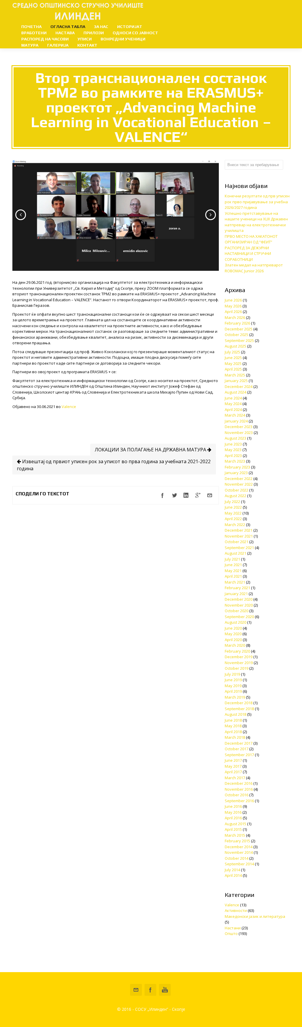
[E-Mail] (210, 495)
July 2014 (232, 869)
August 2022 (235, 495)
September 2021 (239, 547)
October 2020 (236, 610)
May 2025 (233, 363)
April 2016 (233, 817)
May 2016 (233, 812)
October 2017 (236, 748)
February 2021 (237, 587)
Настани (233, 928)
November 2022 (239, 484)
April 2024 (233, 409)
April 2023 (233, 455)
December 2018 (238, 702)
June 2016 (233, 806)
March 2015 (235, 835)
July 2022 (232, 501)
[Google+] (198, 495)
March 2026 (235, 317)
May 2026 (233, 306)
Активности (236, 910)
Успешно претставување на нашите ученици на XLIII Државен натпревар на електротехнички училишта (256, 222)
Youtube (165, 990)
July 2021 (232, 559)
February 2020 (237, 651)
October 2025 (236, 334)
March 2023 (235, 461)
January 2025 (236, 380)
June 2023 (233, 444)
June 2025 (233, 357)
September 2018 (239, 708)
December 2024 (238, 386)
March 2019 (235, 697)
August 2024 (235, 392)
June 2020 (233, 628)
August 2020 (235, 622)
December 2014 (238, 846)
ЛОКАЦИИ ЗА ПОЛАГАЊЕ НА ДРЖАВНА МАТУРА (151, 449)
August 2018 (235, 714)
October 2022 (236, 490)
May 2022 (233, 513)
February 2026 (237, 323)
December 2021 (238, 530)
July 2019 (232, 674)
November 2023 (239, 432)
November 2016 (239, 789)
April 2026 (233, 311)
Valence (69, 406)
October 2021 (236, 541)
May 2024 (233, 403)
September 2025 (239, 340)
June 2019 (233, 679)
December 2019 (238, 656)
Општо (231, 933)
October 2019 (236, 668)
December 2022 (238, 478)
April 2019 (233, 691)
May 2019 (233, 685)
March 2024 (235, 415)
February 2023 (237, 467)
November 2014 (239, 852)
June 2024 (233, 398)
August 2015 (235, 823)
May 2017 (233, 766)
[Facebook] (162, 495)
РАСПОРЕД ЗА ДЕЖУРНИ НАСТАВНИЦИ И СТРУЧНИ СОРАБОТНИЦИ (248, 253)
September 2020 (239, 616)
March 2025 (235, 375)
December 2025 (238, 329)
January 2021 (236, 593)
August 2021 (235, 553)
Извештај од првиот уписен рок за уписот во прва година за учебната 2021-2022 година (114, 465)
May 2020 (233, 633)
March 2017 (235, 777)
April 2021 (233, 576)
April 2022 (233, 518)
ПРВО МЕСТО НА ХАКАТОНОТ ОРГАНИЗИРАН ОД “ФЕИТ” (251, 239)
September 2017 (239, 754)
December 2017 (238, 743)
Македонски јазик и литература (255, 916)
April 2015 (233, 829)
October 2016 (236, 794)
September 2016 (239, 800)
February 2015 (237, 840)
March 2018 (235, 737)
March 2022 (235, 524)
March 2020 (235, 645)
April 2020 (233, 639)
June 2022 (233, 507)
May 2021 (233, 570)
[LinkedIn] (186, 495)
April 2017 (233, 771)
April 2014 (233, 875)
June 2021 (233, 564)
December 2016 (238, 783)
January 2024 (236, 421)
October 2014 (236, 858)
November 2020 (239, 605)
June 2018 (233, 720)
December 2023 (238, 426)
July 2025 (232, 352)
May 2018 (233, 725)
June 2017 (233, 760)
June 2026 (233, 300)
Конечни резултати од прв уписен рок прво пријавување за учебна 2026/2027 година (257, 201)
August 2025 (235, 346)
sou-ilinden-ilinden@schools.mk (136, 990)
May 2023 (233, 449)
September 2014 (239, 864)
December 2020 (238, 599)
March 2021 (235, 582)
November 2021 (239, 536)
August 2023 (235, 438)
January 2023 (236, 472)
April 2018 (233, 731)
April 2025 (233, 369)
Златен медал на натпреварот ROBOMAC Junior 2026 (254, 267)
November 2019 (239, 662)
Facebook (150, 990)
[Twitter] (174, 495)
